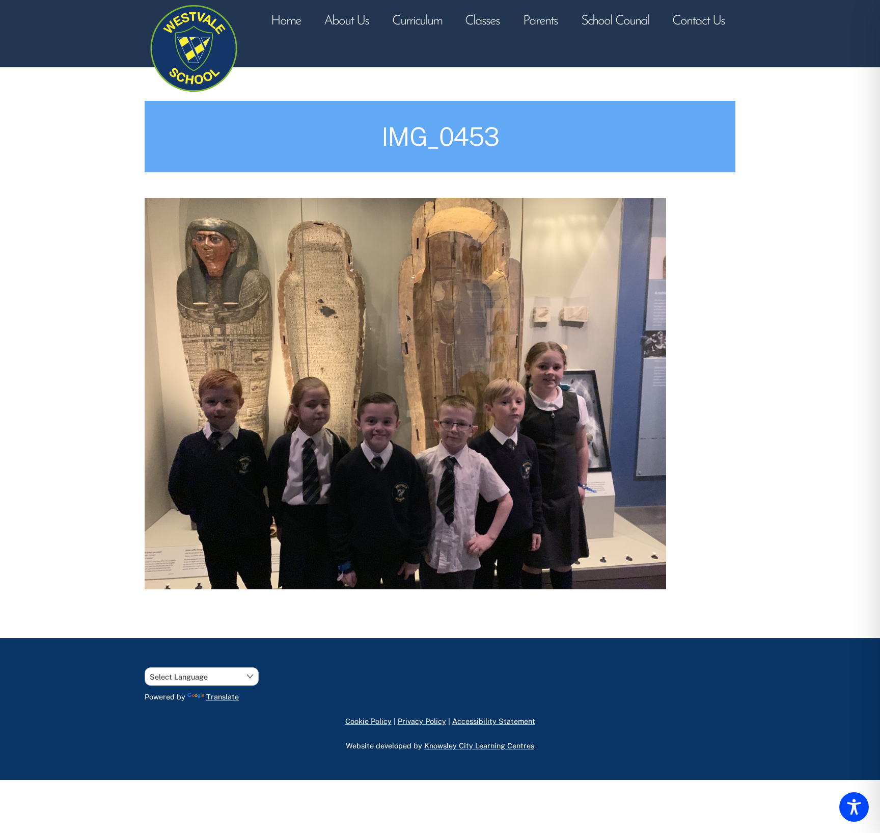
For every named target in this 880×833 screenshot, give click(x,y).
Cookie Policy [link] (368, 721)
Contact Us (698, 21)
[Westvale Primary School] (195, 96)
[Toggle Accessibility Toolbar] (854, 807)
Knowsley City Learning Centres (479, 745)
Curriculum (417, 21)
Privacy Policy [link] (422, 721)
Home (286, 21)
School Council (615, 21)
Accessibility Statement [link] (493, 721)
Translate (222, 696)
